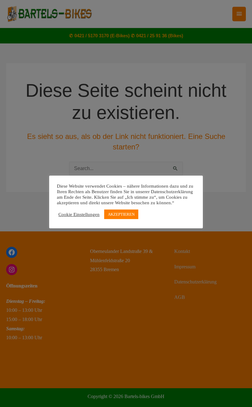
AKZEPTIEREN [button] (121, 214)
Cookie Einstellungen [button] (79, 214)
